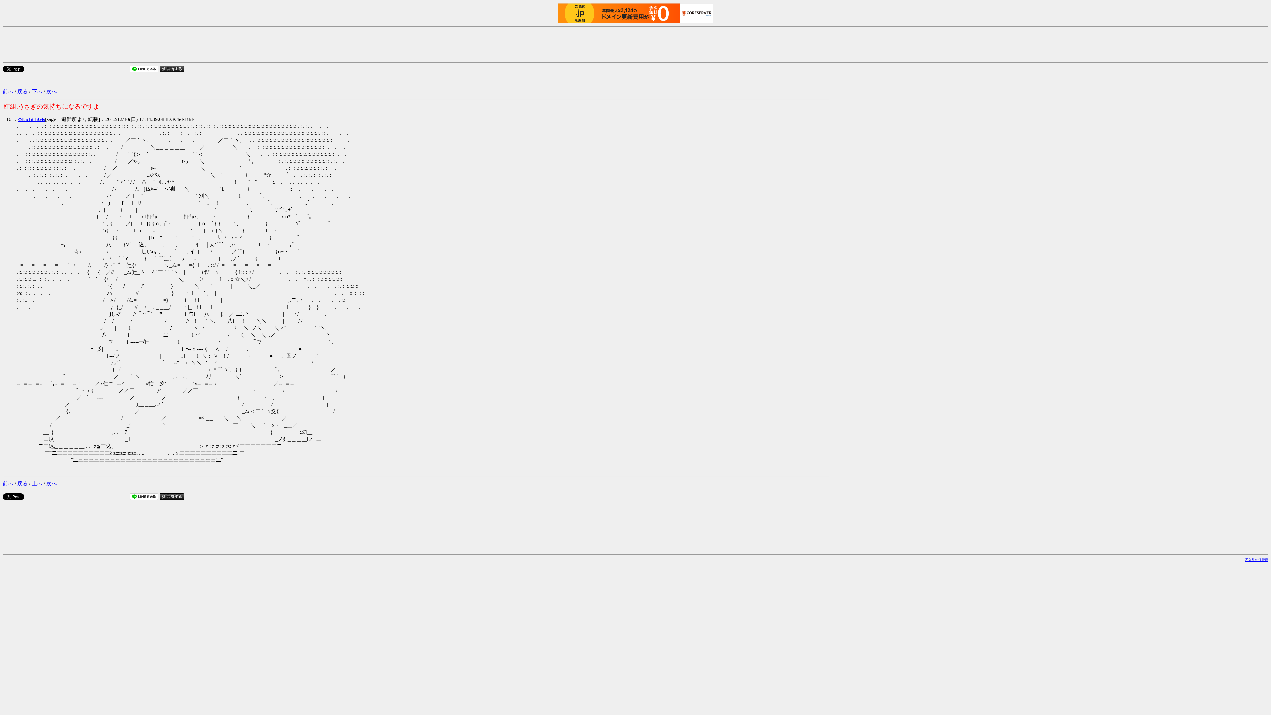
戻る (22, 91)
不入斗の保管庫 (1256, 560)
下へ (37, 91)
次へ (51, 91)
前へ (8, 91)
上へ (37, 483)
